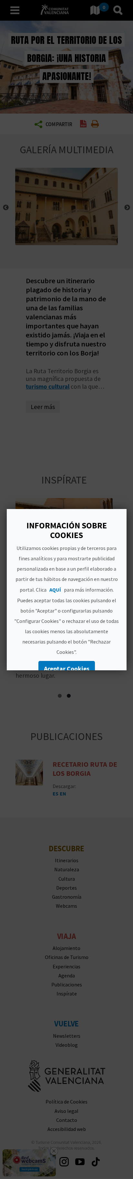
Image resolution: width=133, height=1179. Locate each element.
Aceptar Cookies (66, 668)
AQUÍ (55, 589)
